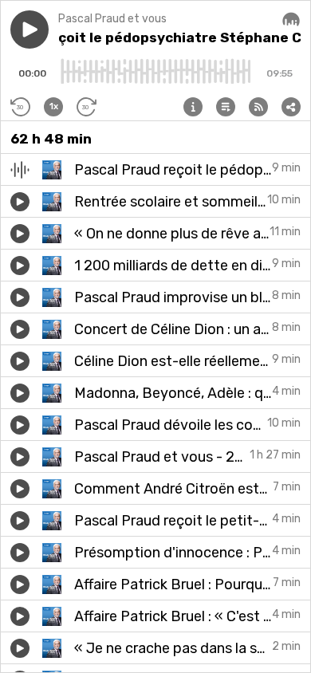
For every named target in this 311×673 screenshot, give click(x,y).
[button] (29, 29)
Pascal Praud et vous (112, 19)
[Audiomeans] (291, 20)
